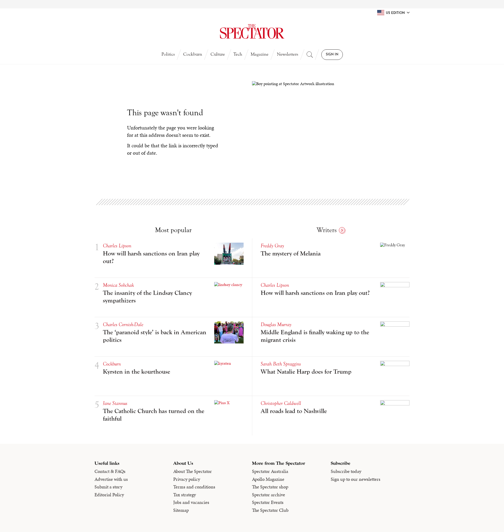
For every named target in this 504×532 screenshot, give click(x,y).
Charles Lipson (117, 246)
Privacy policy (186, 479)
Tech (237, 54)
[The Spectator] (252, 31)
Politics (168, 54)
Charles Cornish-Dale (123, 324)
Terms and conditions (194, 487)
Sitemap (181, 510)
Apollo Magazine (268, 479)
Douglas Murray (276, 324)
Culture (218, 54)
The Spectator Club (270, 510)
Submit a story (108, 487)
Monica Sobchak (118, 285)
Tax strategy (184, 495)
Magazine (260, 54)
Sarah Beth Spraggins (281, 364)
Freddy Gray (272, 246)
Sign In (332, 54)
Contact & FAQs (109, 471)
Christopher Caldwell (281, 403)
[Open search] (309, 54)
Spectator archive (268, 495)
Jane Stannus (115, 403)
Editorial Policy (109, 495)
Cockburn (192, 54)
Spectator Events (268, 502)
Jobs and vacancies (191, 502)
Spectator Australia (270, 471)
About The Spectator (192, 471)
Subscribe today (346, 471)
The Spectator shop (270, 487)
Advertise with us (111, 479)
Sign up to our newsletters (355, 479)
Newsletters (287, 54)
